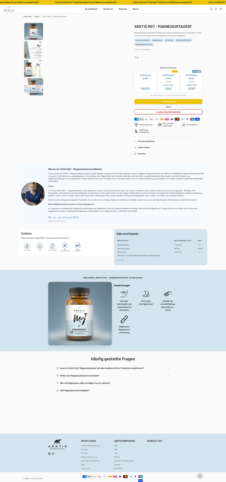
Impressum (85, 469)
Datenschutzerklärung (90, 461)
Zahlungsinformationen (90, 446)
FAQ (115, 450)
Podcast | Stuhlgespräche (124, 461)
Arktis (37, 17)
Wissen (136, 9)
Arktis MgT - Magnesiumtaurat (54, 17)
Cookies (84, 453)
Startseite (28, 17)
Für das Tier (108, 9)
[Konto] (215, 9)
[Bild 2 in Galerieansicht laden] (33, 50)
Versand (84, 450)
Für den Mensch (91, 9)
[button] (168, 141)
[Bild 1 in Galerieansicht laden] (33, 31)
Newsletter (118, 469)
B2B (115, 446)
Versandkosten (146, 49)
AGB (83, 465)
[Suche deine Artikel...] (211, 9)
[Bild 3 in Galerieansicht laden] (33, 68)
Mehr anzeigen (120, 260)
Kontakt (117, 465)
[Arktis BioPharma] (9, 9)
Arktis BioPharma (36, 478)
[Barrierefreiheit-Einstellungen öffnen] (199, 476)
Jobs (116, 453)
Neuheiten (123, 9)
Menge (136, 57)
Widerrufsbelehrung (89, 457)
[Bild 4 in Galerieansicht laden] (33, 86)
